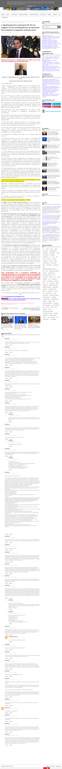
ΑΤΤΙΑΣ (44, 259)
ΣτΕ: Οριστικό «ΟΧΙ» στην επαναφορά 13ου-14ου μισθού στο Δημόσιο (53, 158)
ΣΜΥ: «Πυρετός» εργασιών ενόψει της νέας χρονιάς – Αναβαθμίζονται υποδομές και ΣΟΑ (51, 58)
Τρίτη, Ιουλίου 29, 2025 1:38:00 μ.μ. (14, 613)
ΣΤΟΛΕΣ (49, 309)
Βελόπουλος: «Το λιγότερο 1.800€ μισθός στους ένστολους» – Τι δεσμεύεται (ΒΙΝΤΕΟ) (54, 188)
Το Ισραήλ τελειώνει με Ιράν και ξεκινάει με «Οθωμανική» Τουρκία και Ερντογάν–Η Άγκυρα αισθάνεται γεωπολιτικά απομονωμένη (50, 91)
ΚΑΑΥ (49, 279)
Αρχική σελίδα (3, 21)
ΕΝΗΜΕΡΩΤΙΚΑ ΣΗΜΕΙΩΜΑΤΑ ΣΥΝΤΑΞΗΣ (50, 269)
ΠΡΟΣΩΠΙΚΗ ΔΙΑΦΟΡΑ (47, 305)
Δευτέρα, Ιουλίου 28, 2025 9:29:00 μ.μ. (11, 473)
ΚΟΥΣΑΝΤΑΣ (56, 281)
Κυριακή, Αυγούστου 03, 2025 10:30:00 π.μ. (11, 735)
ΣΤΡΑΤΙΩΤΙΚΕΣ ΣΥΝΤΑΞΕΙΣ (47, 313)
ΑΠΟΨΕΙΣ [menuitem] (55, 14)
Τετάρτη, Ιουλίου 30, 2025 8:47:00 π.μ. (11, 661)
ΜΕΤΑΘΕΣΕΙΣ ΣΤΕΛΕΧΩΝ (47, 287)
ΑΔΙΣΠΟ (47, 248)
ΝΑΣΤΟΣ (44, 291)
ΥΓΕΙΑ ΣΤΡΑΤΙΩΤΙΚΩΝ (51, 317)
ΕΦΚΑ (54, 275)
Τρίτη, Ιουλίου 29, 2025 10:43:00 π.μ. (10, 627)
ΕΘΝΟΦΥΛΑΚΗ (49, 265)
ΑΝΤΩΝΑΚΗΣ (52, 255)
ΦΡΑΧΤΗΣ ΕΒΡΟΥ (46, 319)
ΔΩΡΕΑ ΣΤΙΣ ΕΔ (53, 263)
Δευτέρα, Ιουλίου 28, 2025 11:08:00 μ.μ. (11, 553)
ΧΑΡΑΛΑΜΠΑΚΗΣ (53, 319)
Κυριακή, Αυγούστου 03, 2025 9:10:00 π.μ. (11, 716)
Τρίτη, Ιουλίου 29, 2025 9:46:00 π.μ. (10, 586)
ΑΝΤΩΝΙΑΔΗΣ (45, 257)
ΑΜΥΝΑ (55, 248)
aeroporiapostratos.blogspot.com (14, 296)
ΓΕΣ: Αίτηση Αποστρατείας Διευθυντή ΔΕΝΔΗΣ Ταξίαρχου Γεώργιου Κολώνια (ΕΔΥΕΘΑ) (53, 133)
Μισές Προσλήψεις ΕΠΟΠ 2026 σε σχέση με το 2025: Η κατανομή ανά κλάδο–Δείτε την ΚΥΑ (54, 176)
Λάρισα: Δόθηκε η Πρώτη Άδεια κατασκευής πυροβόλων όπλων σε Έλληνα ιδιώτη (51, 95)
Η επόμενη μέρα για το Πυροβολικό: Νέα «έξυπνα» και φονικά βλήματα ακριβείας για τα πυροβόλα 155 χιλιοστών (51, 87)
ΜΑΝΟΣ (57, 283)
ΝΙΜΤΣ (56, 291)
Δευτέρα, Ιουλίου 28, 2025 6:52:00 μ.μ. (11, 404)
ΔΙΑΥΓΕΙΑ (50, 261)
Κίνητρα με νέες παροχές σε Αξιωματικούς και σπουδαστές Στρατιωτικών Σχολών (53, 164)
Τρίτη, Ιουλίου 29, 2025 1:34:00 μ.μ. (14, 601)
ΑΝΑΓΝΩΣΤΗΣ (45, 251)
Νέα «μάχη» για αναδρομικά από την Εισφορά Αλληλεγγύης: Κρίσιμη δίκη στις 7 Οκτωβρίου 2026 (7, 326)
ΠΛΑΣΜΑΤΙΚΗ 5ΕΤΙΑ (46, 299)
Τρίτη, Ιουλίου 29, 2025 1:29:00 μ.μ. (14, 637)
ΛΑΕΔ (47, 283)
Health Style (7, 707)
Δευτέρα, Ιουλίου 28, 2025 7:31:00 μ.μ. (11, 425)
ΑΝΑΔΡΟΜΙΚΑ (45, 253)
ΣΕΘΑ (56, 307)
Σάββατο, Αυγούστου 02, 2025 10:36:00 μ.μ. (12, 708)
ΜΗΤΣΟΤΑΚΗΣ (31, 303)
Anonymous (48, 206)
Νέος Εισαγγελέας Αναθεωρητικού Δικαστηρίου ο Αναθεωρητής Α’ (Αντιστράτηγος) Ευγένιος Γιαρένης (54, 170)
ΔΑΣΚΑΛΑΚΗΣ (45, 261)
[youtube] (56, 107)
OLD (43, 248)
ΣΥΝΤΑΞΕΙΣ (56, 313)
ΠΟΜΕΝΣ (50, 301)
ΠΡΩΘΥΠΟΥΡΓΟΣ (4, 304)
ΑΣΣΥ (57, 257)
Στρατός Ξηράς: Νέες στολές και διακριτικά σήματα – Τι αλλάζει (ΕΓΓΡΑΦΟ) (50, 70)
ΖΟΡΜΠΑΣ (51, 277)
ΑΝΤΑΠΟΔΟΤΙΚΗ (46, 255)
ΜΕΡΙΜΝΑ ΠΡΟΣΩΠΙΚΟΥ (53, 285)
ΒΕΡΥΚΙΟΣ (48, 259)
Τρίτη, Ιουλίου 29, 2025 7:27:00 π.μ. (14, 459)
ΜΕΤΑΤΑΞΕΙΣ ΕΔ (55, 287)
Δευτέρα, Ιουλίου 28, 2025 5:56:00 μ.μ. (11, 355)
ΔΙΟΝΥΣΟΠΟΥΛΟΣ (46, 263)
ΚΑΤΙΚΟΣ (44, 281)
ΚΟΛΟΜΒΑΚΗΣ (50, 281)
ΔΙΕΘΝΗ (55, 261)
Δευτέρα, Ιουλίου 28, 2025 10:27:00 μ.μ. (11, 537)
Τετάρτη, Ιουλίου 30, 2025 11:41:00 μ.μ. (11, 672)
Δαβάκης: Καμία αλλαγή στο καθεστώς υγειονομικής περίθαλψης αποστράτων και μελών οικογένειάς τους (50, 47)
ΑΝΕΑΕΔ (58, 253)
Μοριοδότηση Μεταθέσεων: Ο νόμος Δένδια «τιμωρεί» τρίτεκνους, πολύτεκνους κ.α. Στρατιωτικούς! (54, 146)
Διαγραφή (10, 352)
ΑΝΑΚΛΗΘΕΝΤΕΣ (52, 253)
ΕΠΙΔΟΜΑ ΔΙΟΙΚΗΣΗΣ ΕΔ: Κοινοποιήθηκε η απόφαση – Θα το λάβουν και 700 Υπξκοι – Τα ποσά (51, 64)
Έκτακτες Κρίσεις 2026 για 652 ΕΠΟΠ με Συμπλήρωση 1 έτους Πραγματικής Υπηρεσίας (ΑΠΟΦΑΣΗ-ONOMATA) (51, 67)
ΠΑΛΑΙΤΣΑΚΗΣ (45, 295)
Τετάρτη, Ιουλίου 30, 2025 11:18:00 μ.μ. (15, 415)
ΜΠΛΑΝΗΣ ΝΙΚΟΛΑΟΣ (52, 289)
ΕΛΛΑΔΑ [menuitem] (7, 14)
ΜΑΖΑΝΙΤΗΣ (52, 283)
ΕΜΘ (43, 267)
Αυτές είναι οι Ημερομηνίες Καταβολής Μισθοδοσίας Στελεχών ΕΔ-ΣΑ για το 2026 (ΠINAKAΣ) (54, 182)
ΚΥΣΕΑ (44, 283)
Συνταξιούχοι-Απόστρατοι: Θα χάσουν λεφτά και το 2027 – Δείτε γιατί (51, 44)
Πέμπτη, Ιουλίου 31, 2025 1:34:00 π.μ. (11, 679)
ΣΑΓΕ (44, 307)
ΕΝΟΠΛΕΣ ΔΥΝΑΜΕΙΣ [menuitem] (23, 14)
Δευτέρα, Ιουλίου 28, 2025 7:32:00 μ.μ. (11, 435)
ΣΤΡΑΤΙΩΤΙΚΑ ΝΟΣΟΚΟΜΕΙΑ (48, 311)
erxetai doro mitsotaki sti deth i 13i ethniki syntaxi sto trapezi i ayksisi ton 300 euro (51, 207)
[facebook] (46, 104)
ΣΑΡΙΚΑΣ (47, 307)
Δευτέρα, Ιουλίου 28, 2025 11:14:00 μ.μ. (11, 565)
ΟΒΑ (43, 293)
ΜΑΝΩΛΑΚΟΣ (45, 285)
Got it (34, 5)
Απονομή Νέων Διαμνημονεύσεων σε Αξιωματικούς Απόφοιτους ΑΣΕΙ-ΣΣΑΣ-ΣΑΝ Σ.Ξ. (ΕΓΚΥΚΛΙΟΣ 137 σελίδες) (51, 80)
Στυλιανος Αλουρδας (12, 636)
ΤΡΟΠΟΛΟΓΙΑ (10, 304)
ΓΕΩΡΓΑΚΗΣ (54, 259)
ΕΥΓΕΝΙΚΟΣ (45, 273)
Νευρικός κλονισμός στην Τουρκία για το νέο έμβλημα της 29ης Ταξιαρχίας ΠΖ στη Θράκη (51, 83)
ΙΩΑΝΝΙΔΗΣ (45, 279)
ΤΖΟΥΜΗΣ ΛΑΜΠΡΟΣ (52, 315)
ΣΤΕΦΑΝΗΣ (45, 309)
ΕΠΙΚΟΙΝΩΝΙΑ (58, 766)
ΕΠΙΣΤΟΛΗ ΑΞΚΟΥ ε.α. (16, 303)
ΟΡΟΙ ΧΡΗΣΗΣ (52, 766)
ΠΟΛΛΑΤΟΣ (45, 301)
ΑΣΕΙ (53, 257)
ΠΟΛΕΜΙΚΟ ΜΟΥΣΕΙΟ (55, 299)
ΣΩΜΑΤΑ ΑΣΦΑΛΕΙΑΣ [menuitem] (34, 14)
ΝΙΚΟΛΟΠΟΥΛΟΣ (50, 291)
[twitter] (56, 104)
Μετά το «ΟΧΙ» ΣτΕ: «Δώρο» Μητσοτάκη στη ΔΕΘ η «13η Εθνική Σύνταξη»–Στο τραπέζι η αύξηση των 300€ (21, 326)
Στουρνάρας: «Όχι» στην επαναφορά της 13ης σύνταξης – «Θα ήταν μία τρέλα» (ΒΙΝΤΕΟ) (34, 326)
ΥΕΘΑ (8, 21)
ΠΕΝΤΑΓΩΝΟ (54, 297)
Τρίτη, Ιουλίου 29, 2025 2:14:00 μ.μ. (10, 645)
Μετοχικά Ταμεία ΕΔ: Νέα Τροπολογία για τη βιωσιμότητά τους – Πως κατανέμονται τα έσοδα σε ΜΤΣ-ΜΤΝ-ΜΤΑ (20, 299)
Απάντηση (6, 352)
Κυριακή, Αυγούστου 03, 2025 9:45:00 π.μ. (11, 724)
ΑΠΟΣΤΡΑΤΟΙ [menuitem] (43, 14)
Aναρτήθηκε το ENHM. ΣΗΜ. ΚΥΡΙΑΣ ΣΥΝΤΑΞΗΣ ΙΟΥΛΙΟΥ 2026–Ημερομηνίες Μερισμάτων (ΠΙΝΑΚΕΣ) (50, 41)
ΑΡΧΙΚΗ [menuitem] (2, 14)
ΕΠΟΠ (47, 271)
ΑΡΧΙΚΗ (47, 766)
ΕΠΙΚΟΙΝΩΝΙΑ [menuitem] (5, 17)
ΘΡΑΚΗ (58, 277)
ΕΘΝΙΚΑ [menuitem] (49, 14)
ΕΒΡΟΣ (44, 265)
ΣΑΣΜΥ (52, 307)
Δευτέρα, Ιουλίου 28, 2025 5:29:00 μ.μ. (11, 348)
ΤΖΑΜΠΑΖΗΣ (45, 315)
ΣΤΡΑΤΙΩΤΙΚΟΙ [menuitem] (14, 14)
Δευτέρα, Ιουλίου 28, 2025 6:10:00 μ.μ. (11, 381)
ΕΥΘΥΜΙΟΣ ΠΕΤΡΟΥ (51, 273)
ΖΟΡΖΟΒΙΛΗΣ (45, 277)
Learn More (29, 5)
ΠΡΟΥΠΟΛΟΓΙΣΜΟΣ (55, 305)
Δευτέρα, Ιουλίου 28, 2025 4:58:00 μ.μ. (11, 339)
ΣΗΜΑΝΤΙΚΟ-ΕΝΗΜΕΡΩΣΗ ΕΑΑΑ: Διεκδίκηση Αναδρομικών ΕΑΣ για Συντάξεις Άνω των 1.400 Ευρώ (51, 38)
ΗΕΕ (55, 277)
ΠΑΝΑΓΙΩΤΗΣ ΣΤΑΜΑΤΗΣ (53, 295)
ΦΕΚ (57, 317)
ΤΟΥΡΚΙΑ (44, 317)
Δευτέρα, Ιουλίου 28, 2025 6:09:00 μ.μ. (11, 368)
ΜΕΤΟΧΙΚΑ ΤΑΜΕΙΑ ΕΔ (24, 303)
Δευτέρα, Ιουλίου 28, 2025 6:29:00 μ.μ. (11, 390)
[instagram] (46, 107)
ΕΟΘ (43, 271)
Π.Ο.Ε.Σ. (54, 293)
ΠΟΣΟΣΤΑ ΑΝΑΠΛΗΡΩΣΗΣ (47, 303)
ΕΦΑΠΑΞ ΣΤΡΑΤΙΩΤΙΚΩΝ (47, 275)
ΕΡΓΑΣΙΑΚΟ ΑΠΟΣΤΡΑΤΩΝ (54, 271)
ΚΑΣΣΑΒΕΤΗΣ (54, 279)
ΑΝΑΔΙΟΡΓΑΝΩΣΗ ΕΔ (53, 251)
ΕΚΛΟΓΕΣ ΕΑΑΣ (55, 265)
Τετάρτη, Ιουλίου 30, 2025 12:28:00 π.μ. (11, 653)
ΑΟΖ (50, 257)
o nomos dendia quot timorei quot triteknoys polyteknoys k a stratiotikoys (51, 235)
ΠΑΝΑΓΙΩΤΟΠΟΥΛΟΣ (46, 297)
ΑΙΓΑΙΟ (51, 248)
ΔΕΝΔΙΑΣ (10, 303)
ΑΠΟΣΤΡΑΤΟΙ (6, 303)
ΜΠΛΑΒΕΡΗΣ (45, 289)
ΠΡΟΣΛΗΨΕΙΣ (56, 303)
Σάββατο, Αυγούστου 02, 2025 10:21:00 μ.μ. (12, 700)
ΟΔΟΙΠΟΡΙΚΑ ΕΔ (49, 293)
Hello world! (44, 35)
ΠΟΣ (54, 301)
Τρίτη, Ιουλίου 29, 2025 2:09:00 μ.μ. (14, 442)
